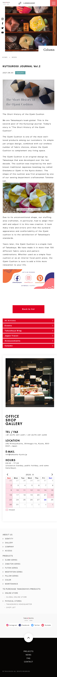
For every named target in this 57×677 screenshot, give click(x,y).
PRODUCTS (8, 556)
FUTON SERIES (11, 568)
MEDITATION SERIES (14, 572)
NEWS (14, 57)
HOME (5, 57)
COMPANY (9, 547)
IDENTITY (9, 539)
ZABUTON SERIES (12, 564)
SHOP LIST (11, 607)
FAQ (28, 658)
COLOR (8, 580)
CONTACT (28, 662)
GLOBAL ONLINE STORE (16, 597)
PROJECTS (28, 651)
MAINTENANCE (11, 584)
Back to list (28, 309)
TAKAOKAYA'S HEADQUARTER (19, 604)
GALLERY (9, 543)
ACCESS (8, 551)
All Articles (10, 321)
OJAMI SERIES (11, 560)
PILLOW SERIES (11, 576)
